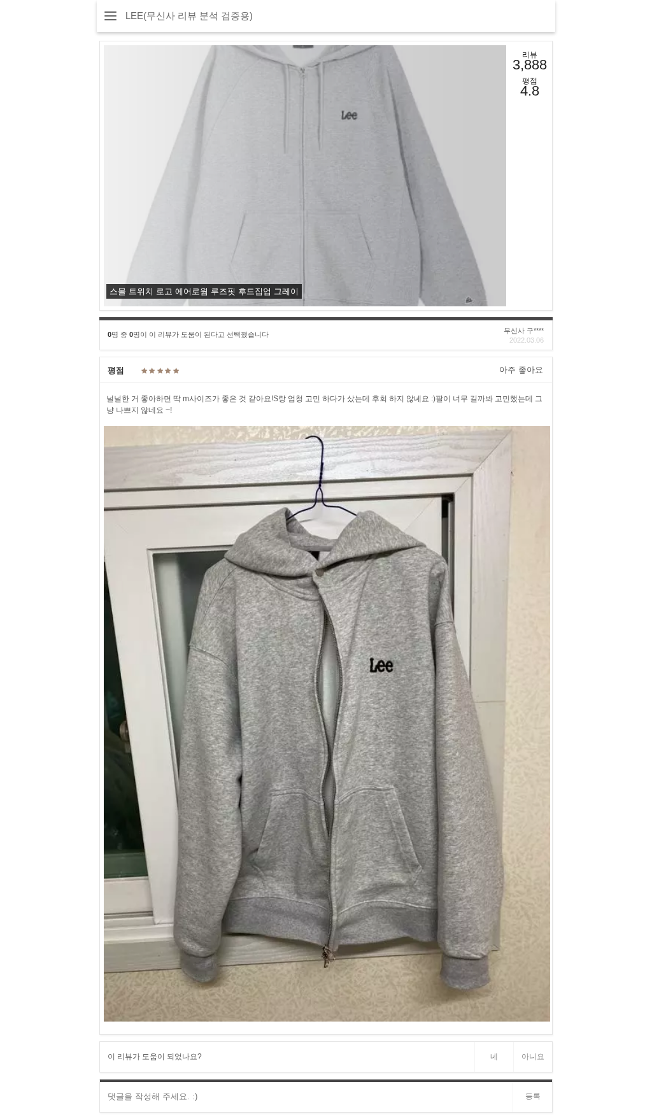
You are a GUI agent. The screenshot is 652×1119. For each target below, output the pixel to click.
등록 (533, 1096)
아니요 (532, 1056)
